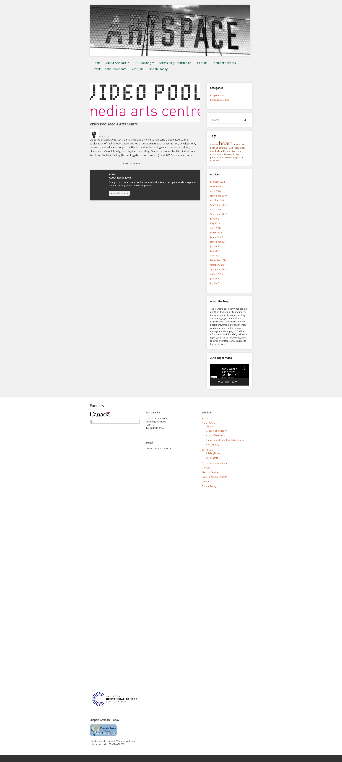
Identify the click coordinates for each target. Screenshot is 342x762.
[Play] (215, 382)
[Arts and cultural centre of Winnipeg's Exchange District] (170, 54)
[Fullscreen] (245, 382)
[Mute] (240, 382)
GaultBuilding (216, 151)
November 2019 (218, 195)
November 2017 (218, 241)
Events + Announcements (109, 69)
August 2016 (216, 274)
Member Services (224, 63)
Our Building (142, 63)
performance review (220, 157)
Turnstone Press (112, 163)
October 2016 (217, 264)
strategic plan (236, 157)
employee (224, 148)
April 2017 (215, 255)
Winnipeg (214, 160)
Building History (214, 453)
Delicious (164, 163)
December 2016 (218, 260)
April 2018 (215, 228)
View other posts (119, 193)
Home (96, 63)
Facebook (150, 163)
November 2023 (218, 186)
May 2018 (215, 223)
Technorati (154, 163)
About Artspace (116, 63)
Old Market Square (230, 154)
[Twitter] (149, 456)
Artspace (214, 144)
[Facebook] (156, 456)
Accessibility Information (175, 63)
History (234, 151)
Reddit (159, 163)
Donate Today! (158, 69)
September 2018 (218, 214)
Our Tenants (212, 457)
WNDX (192, 163)
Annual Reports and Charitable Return (225, 440)
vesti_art (137, 69)
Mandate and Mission (216, 430)
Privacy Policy (212, 444)
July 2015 (214, 283)
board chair (239, 144)
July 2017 (214, 246)
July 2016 (214, 278)
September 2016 (218, 269)
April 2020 (215, 191)
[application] (229, 375)
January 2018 (216, 237)
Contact (202, 63)
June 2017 (215, 251)
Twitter (145, 163)
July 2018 (214, 218)
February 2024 (217, 181)
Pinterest (169, 163)
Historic (226, 151)
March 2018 (216, 232)
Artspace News (217, 95)
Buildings (214, 148)
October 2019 (217, 200)
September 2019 (218, 205)
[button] (229, 375)
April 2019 (215, 209)
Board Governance (219, 99)
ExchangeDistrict (237, 148)
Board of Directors (215, 435)
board (226, 143)
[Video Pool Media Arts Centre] (145, 120)
